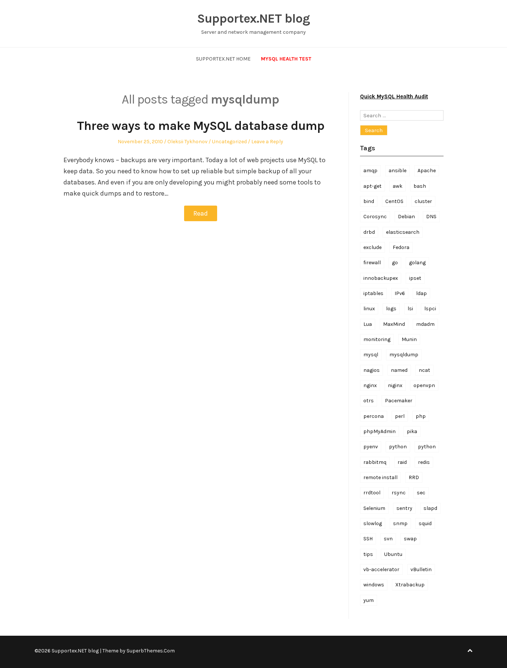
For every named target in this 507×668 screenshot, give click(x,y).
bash (419, 186)
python (398, 446)
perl (400, 416)
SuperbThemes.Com (151, 651)
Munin (409, 339)
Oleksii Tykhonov (187, 141)
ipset (415, 278)
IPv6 (400, 293)
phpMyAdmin (379, 431)
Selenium (374, 508)
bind (368, 201)
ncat (424, 370)
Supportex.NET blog (253, 18)
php (421, 416)
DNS (431, 216)
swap (410, 539)
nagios (371, 370)
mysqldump (403, 354)
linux (369, 308)
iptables (373, 293)
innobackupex (380, 278)
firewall (372, 262)
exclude (372, 247)
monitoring (376, 339)
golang (417, 262)
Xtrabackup (410, 585)
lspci (430, 308)
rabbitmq (374, 462)
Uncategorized (229, 141)
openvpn (424, 385)
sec (421, 492)
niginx (395, 385)
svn (388, 539)
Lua (367, 324)
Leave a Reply (267, 141)
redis (424, 462)
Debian (406, 216)
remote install (380, 477)
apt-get (372, 186)
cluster (423, 201)
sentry (404, 508)
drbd (369, 232)
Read (200, 213)
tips (368, 554)
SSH (368, 539)
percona (373, 416)
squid (425, 523)
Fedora (401, 247)
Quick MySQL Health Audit (394, 96)
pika (412, 431)
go (395, 262)
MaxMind (394, 324)
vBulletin (421, 569)
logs (391, 308)
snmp (400, 523)
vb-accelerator (381, 569)
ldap (421, 293)
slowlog (372, 523)
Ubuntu (393, 554)
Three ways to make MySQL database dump (200, 125)
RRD (414, 477)
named (399, 370)
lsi (410, 308)
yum (368, 600)
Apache (427, 170)
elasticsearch (402, 232)
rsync (399, 492)
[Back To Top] (469, 651)
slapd (430, 508)
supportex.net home (223, 59)
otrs (368, 400)
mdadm (425, 324)
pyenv (370, 446)
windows (373, 585)
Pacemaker (398, 400)
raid (402, 462)
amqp (370, 170)
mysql (370, 354)
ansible (397, 170)
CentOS (394, 201)
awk (397, 186)
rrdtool (371, 492)
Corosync (375, 216)
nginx (370, 385)
